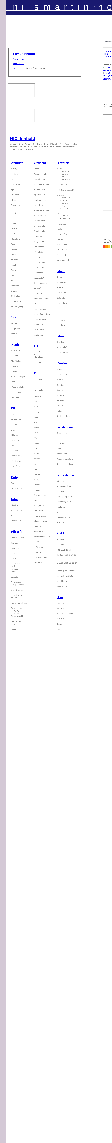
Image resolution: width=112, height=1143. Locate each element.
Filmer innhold (24, 53)
